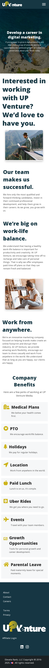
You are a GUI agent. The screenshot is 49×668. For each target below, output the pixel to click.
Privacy (6, 614)
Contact (7, 596)
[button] (21, 646)
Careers (7, 601)
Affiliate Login (9, 638)
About (6, 592)
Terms (6, 610)
